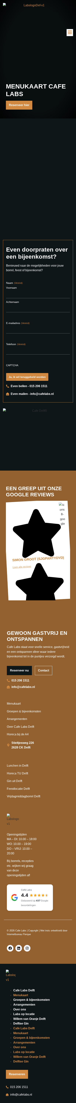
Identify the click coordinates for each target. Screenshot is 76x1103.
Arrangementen (24, 1004)
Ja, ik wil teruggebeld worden (27, 376)
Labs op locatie (24, 1014)
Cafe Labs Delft (24, 990)
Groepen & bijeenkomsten (31, 999)
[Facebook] (10, 948)
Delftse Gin (21, 1023)
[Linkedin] (18, 948)
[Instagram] (27, 948)
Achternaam (12, 302)
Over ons (19, 1009)
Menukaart (20, 995)
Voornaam (11, 287)
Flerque (27, 934)
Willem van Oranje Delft (29, 1018)
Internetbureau (14, 934)
